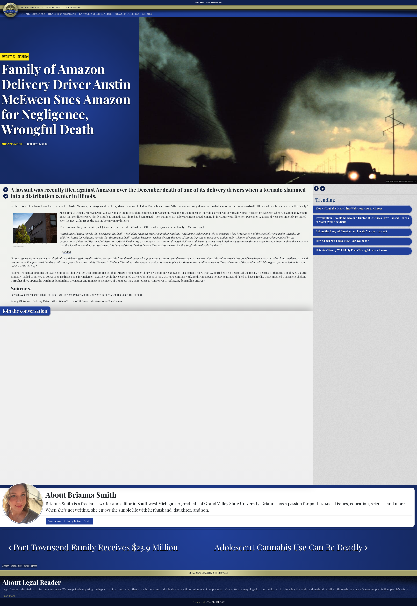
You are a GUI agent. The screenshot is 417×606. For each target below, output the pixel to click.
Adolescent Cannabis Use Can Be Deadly (289, 547)
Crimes (147, 13)
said (201, 227)
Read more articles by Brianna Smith (69, 521)
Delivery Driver (16, 566)
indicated (104, 272)
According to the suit (72, 212)
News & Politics (127, 13)
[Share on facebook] (5, 189)
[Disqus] (156, 358)
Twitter (216, 2)
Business (38, 13)
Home (25, 13)
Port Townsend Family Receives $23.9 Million (94, 547)
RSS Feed (197, 2)
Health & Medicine (62, 13)
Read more (8, 596)
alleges (293, 272)
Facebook (205, 2)
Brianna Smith (12, 143)
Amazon (5, 566)
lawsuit (26, 566)
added (67, 252)
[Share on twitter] (5, 196)
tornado (34, 566)
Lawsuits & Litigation (95, 13)
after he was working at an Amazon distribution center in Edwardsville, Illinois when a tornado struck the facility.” (240, 206)
